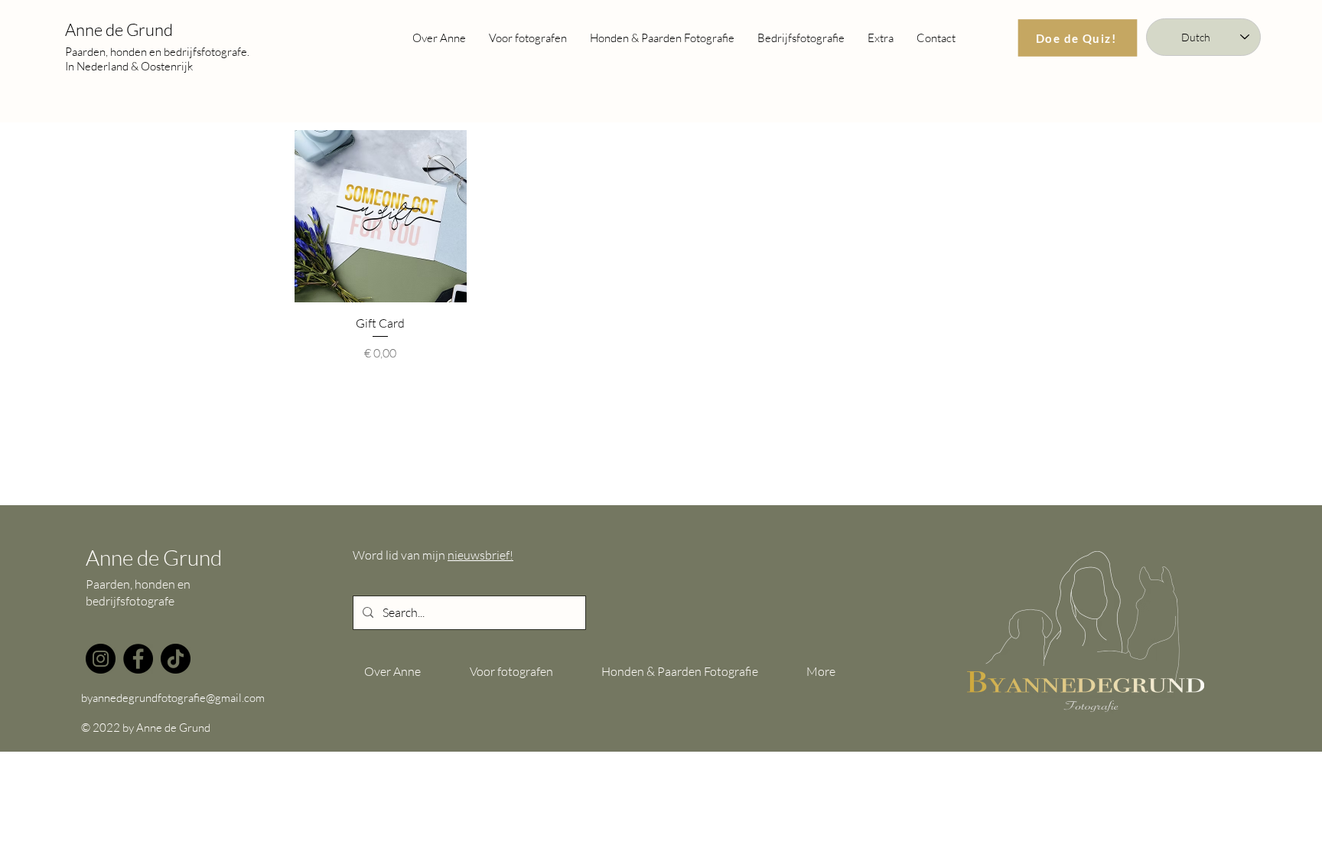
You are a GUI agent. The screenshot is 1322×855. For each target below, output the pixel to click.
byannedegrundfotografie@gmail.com (173, 697)
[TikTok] (175, 659)
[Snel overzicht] (381, 216)
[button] (880, 38)
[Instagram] (101, 659)
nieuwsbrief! (480, 555)
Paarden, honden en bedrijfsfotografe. (157, 51)
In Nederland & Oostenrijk (129, 66)
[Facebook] (138, 659)
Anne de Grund (119, 29)
